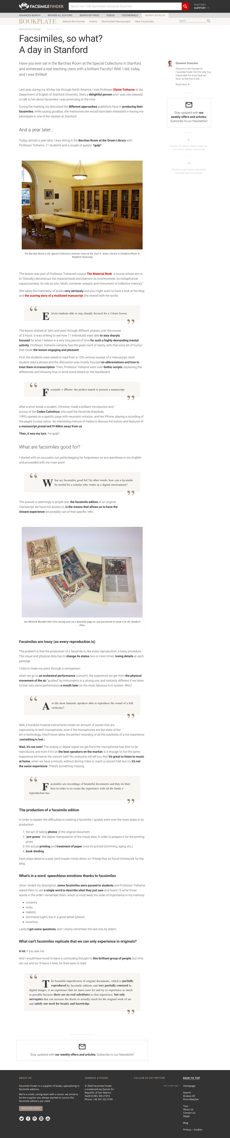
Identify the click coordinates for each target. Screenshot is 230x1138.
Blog (185, 1122)
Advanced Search (29, 15)
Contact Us (189, 1112)
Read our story (31, 1108)
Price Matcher (191, 1099)
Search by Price (89, 15)
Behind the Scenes (74, 21)
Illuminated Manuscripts (116, 21)
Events (93, 21)
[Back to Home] (41, 6)
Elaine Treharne (124, 89)
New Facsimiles (144, 21)
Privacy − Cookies (192, 1129)
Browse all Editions (60, 15)
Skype (186, 1116)
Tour (185, 1106)
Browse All (189, 1095)
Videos (110, 15)
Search (187, 1092)
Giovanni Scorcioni (187, 63)
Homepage (189, 1085)
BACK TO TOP (191, 1078)
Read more (181, 84)
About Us (188, 1109)
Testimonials (130, 15)
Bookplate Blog (155, 15)
